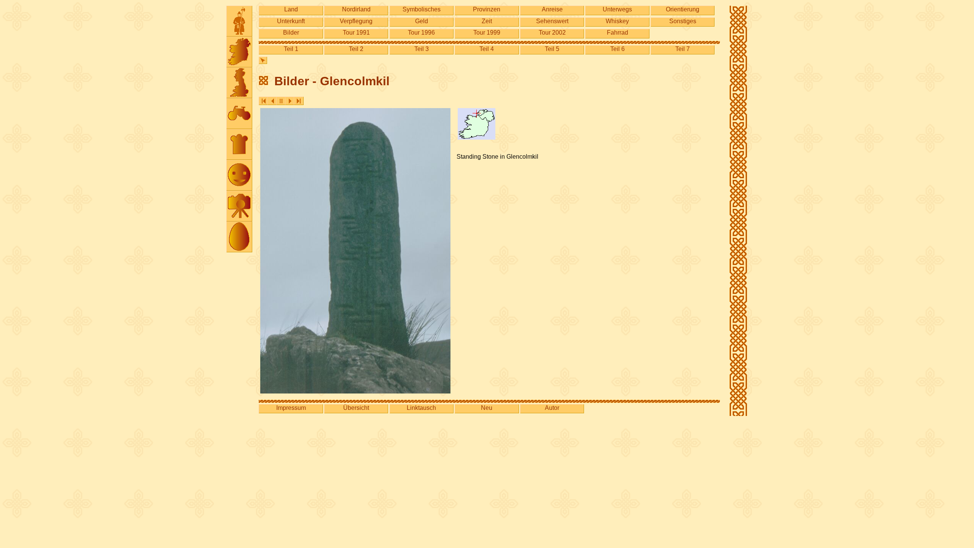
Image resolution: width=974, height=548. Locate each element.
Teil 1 (291, 49)
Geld (421, 21)
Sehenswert (552, 21)
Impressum (291, 408)
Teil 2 (356, 49)
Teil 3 (421, 49)
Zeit (487, 21)
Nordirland (356, 9)
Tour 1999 (486, 32)
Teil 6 (617, 49)
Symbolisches (422, 9)
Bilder (291, 32)
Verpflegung (356, 21)
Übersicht (356, 408)
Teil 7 (682, 49)
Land (291, 9)
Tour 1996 (421, 32)
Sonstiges (682, 21)
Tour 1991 (356, 32)
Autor (552, 408)
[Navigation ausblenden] (263, 60)
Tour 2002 (552, 32)
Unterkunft (291, 21)
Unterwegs (617, 9)
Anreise (552, 9)
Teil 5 (552, 49)
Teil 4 (486, 49)
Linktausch (421, 408)
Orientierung (682, 9)
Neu (486, 408)
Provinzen (486, 9)
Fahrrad (617, 32)
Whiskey (617, 21)
